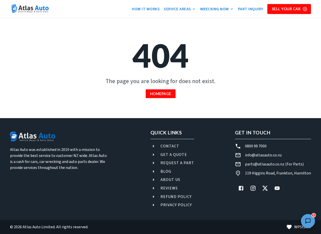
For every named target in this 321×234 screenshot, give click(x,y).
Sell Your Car (286, 9)
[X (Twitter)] (265, 188)
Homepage (160, 94)
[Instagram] (253, 188)
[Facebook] (241, 188)
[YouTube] (277, 188)
